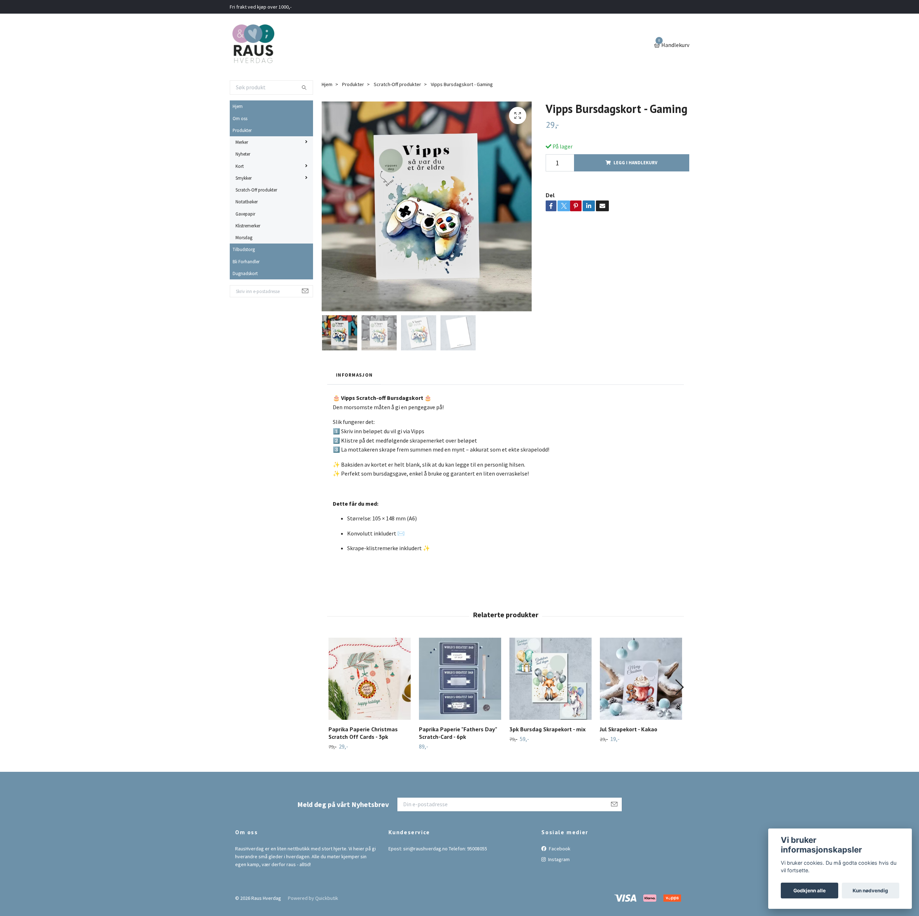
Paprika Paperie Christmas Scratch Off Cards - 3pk (363, 733)
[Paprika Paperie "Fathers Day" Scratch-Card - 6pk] (460, 679)
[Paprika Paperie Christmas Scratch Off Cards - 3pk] (369, 679)
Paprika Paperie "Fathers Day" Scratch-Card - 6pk (458, 733)
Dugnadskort (245, 273)
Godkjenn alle (809, 890)
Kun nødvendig (870, 890)
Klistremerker (247, 225)
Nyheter (242, 154)
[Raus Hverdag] (253, 45)
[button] (679, 687)
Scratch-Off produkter (256, 190)
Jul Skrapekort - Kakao (628, 729)
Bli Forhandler (246, 261)
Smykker (243, 178)
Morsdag (243, 237)
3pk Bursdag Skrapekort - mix (547, 729)
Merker (241, 142)
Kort (239, 166)
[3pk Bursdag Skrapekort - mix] (550, 679)
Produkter (242, 130)
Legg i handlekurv (635, 162)
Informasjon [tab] (354, 375)
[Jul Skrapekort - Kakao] (641, 679)
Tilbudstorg (244, 249)
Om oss (240, 118)
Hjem (238, 106)
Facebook (559, 848)
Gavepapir (245, 214)
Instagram (558, 859)
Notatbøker (246, 201)
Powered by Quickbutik (313, 898)
